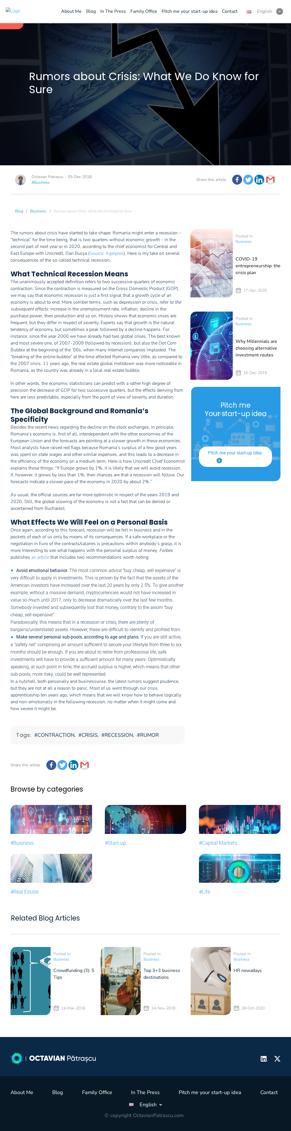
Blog (19, 211)
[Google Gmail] (270, 180)
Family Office (97, 1092)
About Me (22, 1092)
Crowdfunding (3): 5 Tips (73, 973)
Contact (269, 1092)
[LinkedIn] (259, 180)
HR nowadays (248, 970)
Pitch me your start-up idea (235, 453)
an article (40, 557)
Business (38, 211)
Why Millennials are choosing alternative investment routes (256, 348)
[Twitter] (248, 180)
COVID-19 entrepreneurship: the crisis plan (258, 266)
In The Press (145, 1092)
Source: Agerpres (107, 253)
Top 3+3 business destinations (162, 973)
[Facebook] (237, 180)
